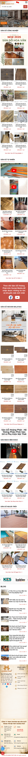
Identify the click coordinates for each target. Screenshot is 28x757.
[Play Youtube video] (14, 170)
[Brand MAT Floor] (20, 580)
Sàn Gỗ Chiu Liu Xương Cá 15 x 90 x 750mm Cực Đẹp (7, 272)
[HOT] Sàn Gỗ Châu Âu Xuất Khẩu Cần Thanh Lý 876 (20, 84)
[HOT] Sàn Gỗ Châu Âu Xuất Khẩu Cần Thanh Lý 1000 (7, 105)
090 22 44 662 (20, 730)
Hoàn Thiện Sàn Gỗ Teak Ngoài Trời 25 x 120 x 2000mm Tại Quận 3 (20, 546)
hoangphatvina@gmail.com (20, 737)
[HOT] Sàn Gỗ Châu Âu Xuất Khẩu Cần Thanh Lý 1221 (20, 147)
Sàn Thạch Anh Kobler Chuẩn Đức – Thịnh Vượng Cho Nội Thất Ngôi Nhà (18, 618)
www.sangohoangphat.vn (20, 748)
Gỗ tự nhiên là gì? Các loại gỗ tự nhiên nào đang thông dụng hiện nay (18, 648)
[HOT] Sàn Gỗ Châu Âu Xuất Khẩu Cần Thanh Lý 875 (7, 84)
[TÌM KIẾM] (25, 6)
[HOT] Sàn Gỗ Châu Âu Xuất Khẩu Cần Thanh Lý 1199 (20, 126)
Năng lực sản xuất (22, 688)
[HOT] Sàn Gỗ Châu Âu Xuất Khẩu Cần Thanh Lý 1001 (20, 105)
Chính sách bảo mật (22, 673)
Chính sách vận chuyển (21, 677)
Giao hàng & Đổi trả (22, 685)
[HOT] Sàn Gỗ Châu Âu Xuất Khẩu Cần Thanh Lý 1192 (7, 126)
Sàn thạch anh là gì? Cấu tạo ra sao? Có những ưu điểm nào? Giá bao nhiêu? (17, 628)
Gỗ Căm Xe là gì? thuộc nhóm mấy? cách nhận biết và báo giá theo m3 (18, 657)
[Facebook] (11, 297)
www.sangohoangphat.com (20, 743)
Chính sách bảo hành (21, 681)
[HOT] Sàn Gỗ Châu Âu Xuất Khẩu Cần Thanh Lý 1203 (7, 147)
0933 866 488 (20, 729)
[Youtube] (17, 297)
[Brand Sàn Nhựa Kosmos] (7, 580)
